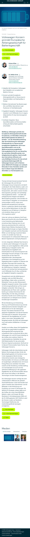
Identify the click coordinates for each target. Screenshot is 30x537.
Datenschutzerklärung (7, 531)
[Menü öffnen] (3, 3)
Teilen (7, 58)
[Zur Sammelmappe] (24, 3)
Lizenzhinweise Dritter (16, 533)
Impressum (18, 530)
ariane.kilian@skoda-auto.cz (15, 68)
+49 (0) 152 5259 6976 (14, 81)
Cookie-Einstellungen (7, 535)
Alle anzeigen (7, 431)
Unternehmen (16, 431)
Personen (24, 431)
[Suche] (27, 2)
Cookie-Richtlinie (6, 533)
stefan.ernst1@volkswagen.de (15, 82)
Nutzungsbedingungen (18, 531)
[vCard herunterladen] (18, 63)
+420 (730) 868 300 (13, 66)
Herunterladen (9, 50)
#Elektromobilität (7, 175)
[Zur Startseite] (15, 0)
